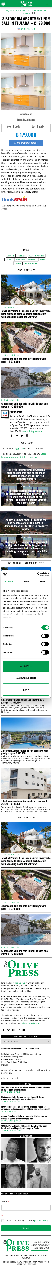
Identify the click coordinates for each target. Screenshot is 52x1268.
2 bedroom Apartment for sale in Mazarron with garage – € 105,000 (24, 802)
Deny (26, 690)
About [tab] (43, 581)
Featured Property (36, 11)
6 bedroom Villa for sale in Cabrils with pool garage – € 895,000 (24, 405)
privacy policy (41, 1220)
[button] (48, 1041)
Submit (26, 1228)
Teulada (18, 263)
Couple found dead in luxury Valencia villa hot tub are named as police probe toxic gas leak (24, 1117)
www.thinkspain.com (32, 431)
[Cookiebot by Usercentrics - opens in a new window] (37, 574)
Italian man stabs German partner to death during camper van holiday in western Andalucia (22, 1098)
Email (5, 1201)
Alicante (10, 256)
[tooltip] (12, 435)
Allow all (26, 666)
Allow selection (26, 678)
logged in (19, 448)
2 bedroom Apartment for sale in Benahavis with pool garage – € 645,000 (24, 752)
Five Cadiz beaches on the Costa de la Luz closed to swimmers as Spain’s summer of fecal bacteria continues (25, 1108)
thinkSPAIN (29, 29)
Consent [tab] (9, 581)
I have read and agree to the (26, 1220)
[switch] (45, 636)
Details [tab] (26, 581)
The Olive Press (31, 263)
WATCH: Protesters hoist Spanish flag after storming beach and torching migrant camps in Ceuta (24, 1127)
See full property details (26, 191)
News (28, 205)
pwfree (43, 259)
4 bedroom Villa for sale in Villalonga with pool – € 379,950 (23, 360)
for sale (9, 259)
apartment (22, 256)
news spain (20, 259)
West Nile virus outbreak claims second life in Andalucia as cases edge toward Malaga (25, 1088)
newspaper (32, 259)
